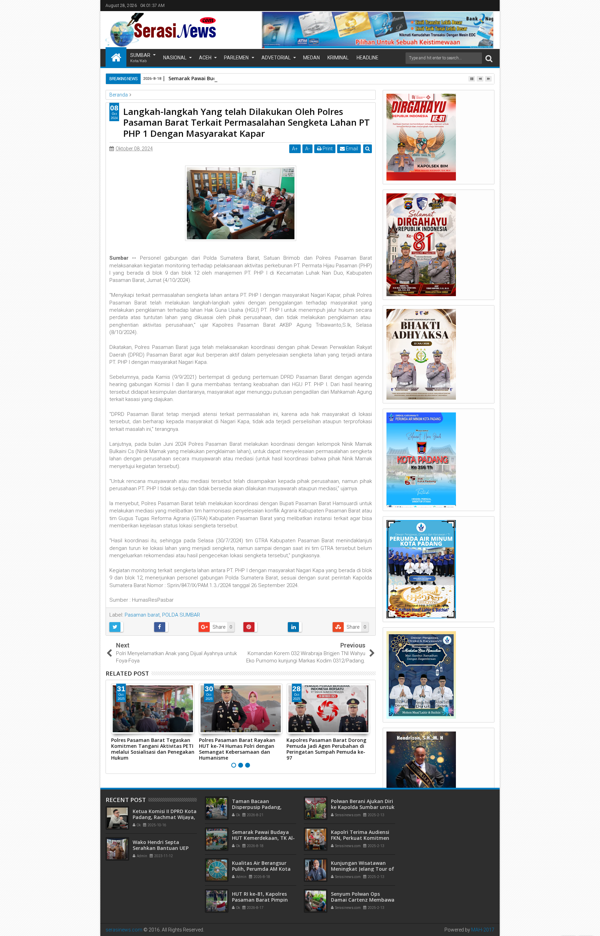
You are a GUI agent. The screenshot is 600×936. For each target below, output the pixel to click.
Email (351, 148)
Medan (311, 57)
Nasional (174, 57)
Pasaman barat (142, 615)
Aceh (205, 57)
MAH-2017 (482, 930)
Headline (367, 57)
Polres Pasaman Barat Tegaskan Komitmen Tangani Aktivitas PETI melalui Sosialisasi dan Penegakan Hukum (152, 749)
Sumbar (140, 57)
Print (327, 148)
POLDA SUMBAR (181, 615)
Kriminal (338, 57)
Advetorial (276, 57)
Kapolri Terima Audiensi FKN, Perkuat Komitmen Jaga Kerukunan (360, 838)
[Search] (488, 58)
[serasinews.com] (116, 57)
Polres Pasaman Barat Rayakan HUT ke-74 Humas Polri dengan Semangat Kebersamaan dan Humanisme (237, 749)
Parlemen (236, 57)
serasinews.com (124, 930)
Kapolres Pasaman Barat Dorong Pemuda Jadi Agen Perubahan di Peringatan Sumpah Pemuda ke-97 (326, 749)
